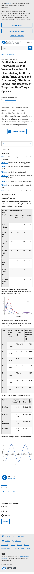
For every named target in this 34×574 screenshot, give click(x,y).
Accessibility (4, 545)
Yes (6, 507)
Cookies (26, 545)
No (6, 511)
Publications (10, 54)
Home (3, 54)
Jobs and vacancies (19, 548)
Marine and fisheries (10, 100)
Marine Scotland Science (11, 492)
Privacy (29, 548)
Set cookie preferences (17, 36)
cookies (8, 3)
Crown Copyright (6, 548)
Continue (5, 521)
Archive (13, 545)
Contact (19, 545)
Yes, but (7, 515)
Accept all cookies (17, 25)
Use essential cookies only (17, 31)
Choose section (7, 144)
